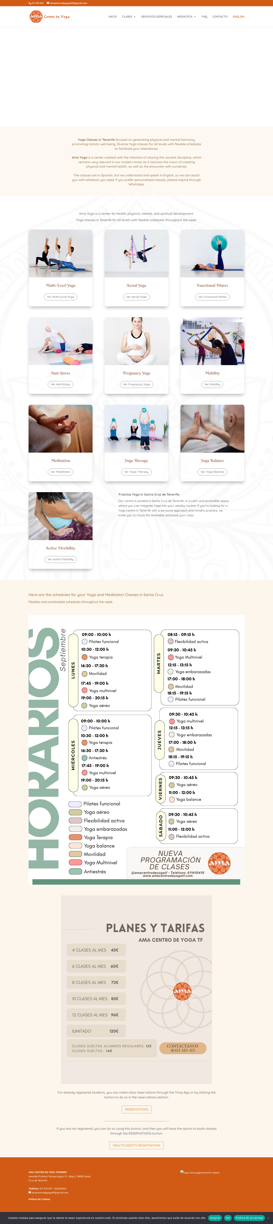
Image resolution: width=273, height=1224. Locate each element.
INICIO (113, 16)
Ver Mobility (212, 384)
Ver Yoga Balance (212, 472)
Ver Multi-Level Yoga (60, 297)
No (228, 1217)
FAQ (204, 16)
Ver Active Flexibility (61, 559)
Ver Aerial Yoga (136, 297)
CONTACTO (220, 16)
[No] (268, 1218)
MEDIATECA (184, 16)
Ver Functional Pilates (212, 297)
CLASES (127, 16)
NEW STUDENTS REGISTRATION (136, 1145)
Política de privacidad (249, 1217)
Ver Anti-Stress (60, 384)
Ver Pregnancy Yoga (136, 384)
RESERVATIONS (136, 1109)
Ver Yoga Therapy (136, 472)
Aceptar (215, 1217)
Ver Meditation (60, 472)
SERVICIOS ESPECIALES (156, 16)
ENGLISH (238, 16)
